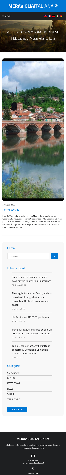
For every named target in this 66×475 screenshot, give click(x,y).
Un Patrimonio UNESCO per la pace (31, 317)
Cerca (11, 248)
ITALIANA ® (33, 6)
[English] (46, 16)
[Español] (62, 16)
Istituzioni (13, 383)
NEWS (10, 389)
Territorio (13, 399)
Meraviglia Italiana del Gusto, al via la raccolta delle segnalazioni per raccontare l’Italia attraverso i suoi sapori (32, 299)
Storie (11, 394)
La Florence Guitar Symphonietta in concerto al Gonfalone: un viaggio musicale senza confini (31, 349)
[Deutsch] (54, 16)
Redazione (17, 409)
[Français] (50, 16)
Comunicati (13, 372)
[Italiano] (58, 16)
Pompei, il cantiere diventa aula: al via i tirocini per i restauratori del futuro (32, 331)
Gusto (11, 378)
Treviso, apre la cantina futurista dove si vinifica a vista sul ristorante (31, 279)
